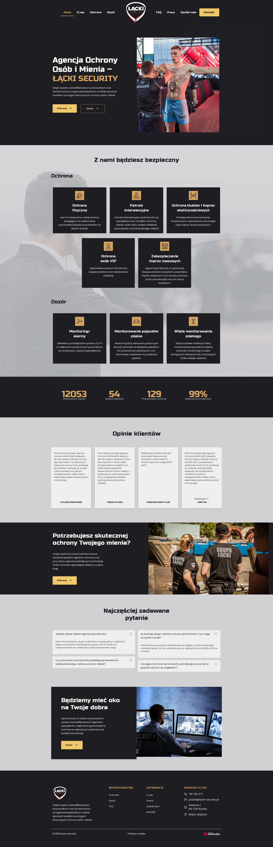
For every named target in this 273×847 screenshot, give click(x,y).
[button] (94, 634)
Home (67, 12)
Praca (171, 12)
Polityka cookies (136, 833)
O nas (80, 12)
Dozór (111, 12)
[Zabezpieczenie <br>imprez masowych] (164, 246)
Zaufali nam (188, 12)
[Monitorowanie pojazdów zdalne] (136, 321)
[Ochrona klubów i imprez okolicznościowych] (193, 195)
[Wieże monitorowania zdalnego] (193, 321)
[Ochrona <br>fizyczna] (79, 195)
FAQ (159, 12)
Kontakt (209, 12)
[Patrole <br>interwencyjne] (136, 195)
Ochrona (95, 12)
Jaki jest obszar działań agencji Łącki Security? (81, 634)
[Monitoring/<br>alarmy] (79, 321)
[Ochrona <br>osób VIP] (108, 246)
